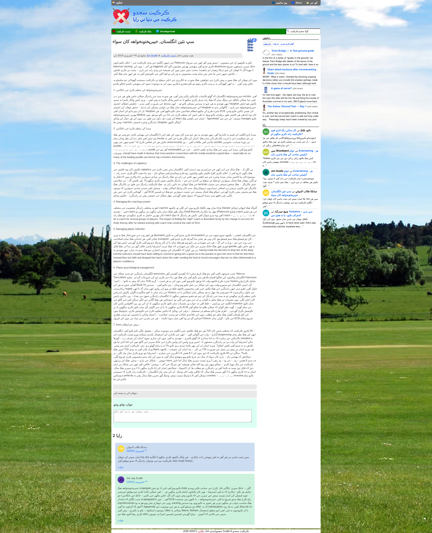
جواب (121, 467)
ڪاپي (201, 531)
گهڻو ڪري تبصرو (287, 44)
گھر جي (313, 3)
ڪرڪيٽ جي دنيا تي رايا (155, 19)
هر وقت (276, 44)
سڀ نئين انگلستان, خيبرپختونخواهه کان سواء (284, 193)
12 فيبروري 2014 (136, 482)
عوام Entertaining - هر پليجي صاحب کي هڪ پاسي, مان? (294, 152)
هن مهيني (267, 44)
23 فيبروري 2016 (136, 451)
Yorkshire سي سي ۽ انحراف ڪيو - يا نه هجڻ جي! (292, 213)
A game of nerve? (281, 88)
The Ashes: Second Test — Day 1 (286, 106)
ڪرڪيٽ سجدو (151, 12)
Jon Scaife (152, 55)
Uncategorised (167, 31)
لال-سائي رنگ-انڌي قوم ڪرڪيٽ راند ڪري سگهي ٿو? (287, 132)
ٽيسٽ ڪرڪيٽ (123, 31)
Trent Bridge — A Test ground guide (293, 50)
